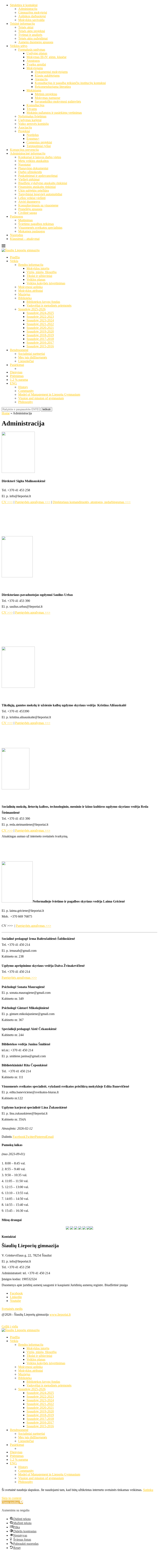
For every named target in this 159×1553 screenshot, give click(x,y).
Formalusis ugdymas (31, 49)
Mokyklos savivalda (31, 20)
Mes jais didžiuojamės (32, 357)
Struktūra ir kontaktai (23, 5)
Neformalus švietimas (32, 116)
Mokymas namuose (47, 98)
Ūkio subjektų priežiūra (33, 190)
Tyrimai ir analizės (30, 34)
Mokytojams (34, 68)
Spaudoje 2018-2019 (40, 335)
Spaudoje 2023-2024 (40, 320)
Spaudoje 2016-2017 (40, 342)
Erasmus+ (33, 138)
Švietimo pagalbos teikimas (36, 224)
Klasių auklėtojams (47, 75)
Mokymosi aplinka (30, 287)
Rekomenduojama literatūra (53, 86)
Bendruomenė (19, 350)
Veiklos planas (35, 279)
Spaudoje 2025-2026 (32, 309)
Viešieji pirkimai (29, 179)
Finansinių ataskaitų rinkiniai (37, 187)
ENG (13, 383)
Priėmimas (17, 376)
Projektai (24, 131)
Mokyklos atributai (30, 290)
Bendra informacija (30, 264)
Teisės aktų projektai (31, 31)
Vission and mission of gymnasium (41, 398)
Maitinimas (25, 220)
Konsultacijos (35, 105)
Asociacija (25, 127)
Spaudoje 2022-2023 (40, 316)
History (23, 387)
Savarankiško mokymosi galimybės (58, 101)
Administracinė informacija (27, 153)
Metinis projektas (46, 94)
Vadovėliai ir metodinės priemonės (48, 305)
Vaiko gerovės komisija (33, 123)
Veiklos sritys (18, 46)
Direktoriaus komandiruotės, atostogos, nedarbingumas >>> (92, 502)
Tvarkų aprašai (36, 64)
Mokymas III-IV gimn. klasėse (46, 57)
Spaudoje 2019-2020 (40, 331)
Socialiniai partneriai (31, 353)
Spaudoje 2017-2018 (40, 339)
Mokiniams (33, 90)
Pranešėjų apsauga (30, 209)
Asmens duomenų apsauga (35, 42)
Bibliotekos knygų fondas (43, 302)
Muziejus (24, 294)
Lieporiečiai (26, 361)
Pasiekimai (17, 365)
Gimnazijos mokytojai (32, 12)
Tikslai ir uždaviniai (39, 276)
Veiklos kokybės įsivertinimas (45, 283)
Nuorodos (16, 235)
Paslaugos (16, 216)
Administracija (27, 9)
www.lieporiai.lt (60, 1314)
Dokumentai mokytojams (51, 72)
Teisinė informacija (22, 23)
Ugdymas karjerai (29, 120)
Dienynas (16, 372)
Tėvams (31, 109)
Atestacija (41, 79)
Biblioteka (25, 298)
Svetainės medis (12, 1308)
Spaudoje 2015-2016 (40, 346)
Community (26, 391)
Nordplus (32, 135)
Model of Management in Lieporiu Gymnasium (49, 394)
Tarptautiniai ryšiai (38, 146)
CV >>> (7, 502)
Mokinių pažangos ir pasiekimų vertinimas (54, 112)
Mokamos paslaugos (31, 231)
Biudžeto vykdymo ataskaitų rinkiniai (42, 183)
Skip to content (11, 1498)
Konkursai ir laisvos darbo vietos (39, 157)
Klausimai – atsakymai (25, 238)
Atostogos (33, 60)
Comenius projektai (39, 142)
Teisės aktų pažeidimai (33, 38)
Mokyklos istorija (37, 268)
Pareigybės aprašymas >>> (32, 502)
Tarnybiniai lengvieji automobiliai (40, 194)
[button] (12, 1502)
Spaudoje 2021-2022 (40, 324)
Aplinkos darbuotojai (32, 16)
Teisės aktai (25, 27)
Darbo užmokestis (30, 172)
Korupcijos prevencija (24, 149)
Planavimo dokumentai (33, 168)
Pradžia (15, 257)
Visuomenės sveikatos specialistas (40, 227)
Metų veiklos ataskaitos (33, 161)
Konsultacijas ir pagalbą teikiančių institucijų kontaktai (70, 83)
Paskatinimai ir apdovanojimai (38, 175)
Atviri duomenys (29, 201)
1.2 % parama (19, 379)
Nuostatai (24, 164)
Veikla (14, 261)
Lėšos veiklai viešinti (32, 198)
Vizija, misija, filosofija (41, 272)
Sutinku (148, 1490)
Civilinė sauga (27, 212)
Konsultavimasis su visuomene (38, 205)
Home (6, 413)
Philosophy (25, 402)
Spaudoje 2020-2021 (40, 327)
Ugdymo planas (36, 53)
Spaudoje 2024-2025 (40, 313)
